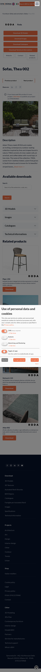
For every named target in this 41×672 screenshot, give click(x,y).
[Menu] (37, 4)
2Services (12, 333)
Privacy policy (9, 325)
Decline (4, 360)
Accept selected (19, 360)
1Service (11, 339)
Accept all (34, 360)
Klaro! (37, 363)
